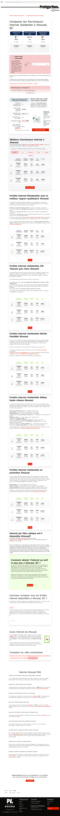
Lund (43, 655)
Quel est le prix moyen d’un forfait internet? (20, 741)
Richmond (12, 655)
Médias (48, 803)
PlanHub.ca (17, 128)
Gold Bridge (13, 658)
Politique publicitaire (34, 807)
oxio (28, 144)
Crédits (20, 809)
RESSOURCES (50, 799)
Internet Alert (30, 585)
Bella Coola (18, 658)
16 (22, 104)
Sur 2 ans (42, 299)
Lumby (16, 655)
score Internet (14, 635)
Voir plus (30, 260)
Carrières (20, 806)
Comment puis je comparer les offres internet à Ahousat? (23, 730)
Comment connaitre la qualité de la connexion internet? (23, 751)
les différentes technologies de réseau (29, 353)
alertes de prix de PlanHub (39, 491)
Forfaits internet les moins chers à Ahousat (35, 15)
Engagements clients (23, 808)
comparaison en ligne (17, 734)
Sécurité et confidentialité (35, 801)
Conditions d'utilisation (35, 803)
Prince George (21, 655)
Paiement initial (32, 299)
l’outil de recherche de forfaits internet (35, 217)
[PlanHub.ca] (54, 10)
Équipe (20, 803)
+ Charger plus (30, 92)
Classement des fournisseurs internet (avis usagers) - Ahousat (24, 83)
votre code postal (42, 350)
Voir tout (31, 155)
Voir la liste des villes (33, 658)
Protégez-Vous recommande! (36, 809)
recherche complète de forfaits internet (30, 428)
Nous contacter (50, 801)
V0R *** (12, 607)
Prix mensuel (37, 299)
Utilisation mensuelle (26, 299)
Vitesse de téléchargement (19, 299)
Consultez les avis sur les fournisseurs (19, 352)
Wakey (23, 120)
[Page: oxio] (12, 245)
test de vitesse (12, 755)
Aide (48, 804)
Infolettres (21, 811)
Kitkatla (30, 655)
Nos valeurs (21, 804)
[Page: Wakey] (11, 166)
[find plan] (25, 620)
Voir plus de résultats (30, 187)
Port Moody (24, 658)
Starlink (30, 705)
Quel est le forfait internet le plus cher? (19, 702)
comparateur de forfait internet (43, 706)
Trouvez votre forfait (39, 129)
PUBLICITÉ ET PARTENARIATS (38, 806)
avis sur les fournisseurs (15, 224)
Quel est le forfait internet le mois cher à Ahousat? (22, 693)
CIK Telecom (32, 144)
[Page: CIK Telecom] (12, 253)
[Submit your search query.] (4, 2)
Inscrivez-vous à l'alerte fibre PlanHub (19, 539)
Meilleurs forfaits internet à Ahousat (17, 15)
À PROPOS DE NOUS (23, 799)
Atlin (26, 655)
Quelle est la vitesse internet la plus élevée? (20, 684)
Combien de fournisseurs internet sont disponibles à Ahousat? (25, 675)
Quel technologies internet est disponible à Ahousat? (22, 721)
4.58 (18, 716)
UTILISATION (34, 799)
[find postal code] (46, 64)
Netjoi (37, 144)
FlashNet (41, 144)
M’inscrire (29, 780)
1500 (38, 687)
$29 (39, 696)
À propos (20, 801)
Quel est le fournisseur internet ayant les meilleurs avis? (23, 712)
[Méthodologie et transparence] (32, 88)
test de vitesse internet (42, 688)
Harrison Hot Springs (37, 655)
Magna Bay (47, 655)
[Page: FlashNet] (12, 320)
